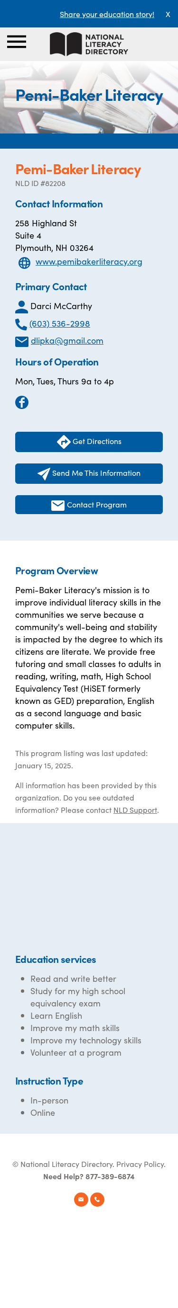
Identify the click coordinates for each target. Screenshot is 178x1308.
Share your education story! (107, 14)
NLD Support (135, 809)
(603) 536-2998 (59, 323)
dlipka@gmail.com (67, 340)
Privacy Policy (140, 1163)
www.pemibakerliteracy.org (89, 261)
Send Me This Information (95, 472)
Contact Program (96, 504)
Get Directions (96, 441)
